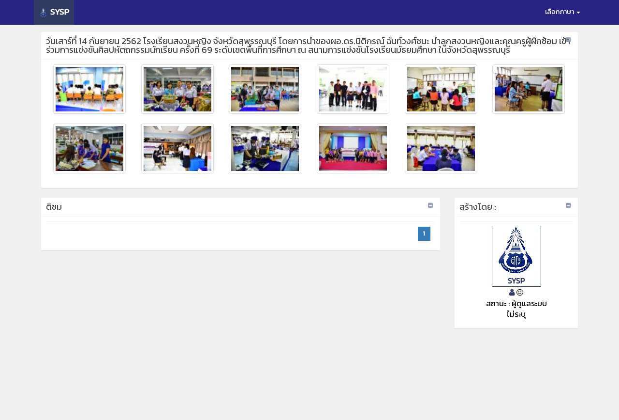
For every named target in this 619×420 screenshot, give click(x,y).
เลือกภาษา (560, 12)
